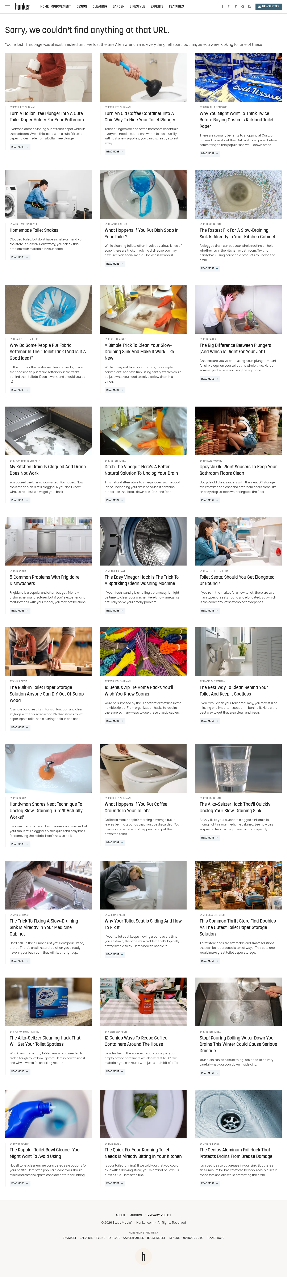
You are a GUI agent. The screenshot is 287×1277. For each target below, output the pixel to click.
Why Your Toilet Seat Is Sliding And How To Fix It (143, 924)
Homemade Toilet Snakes (34, 230)
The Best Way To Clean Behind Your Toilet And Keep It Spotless (234, 691)
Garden (118, 6)
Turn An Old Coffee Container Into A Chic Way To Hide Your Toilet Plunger (140, 117)
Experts (157, 6)
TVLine (100, 1238)
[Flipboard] (236, 7)
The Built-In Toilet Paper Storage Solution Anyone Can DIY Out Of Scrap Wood (47, 694)
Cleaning (100, 6)
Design (81, 6)
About (121, 1215)
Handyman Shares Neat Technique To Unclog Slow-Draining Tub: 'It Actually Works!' (46, 811)
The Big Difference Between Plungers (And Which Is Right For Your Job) (235, 349)
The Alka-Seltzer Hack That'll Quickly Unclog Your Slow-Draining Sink (235, 808)
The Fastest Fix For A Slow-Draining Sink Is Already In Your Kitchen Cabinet (237, 234)
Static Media (122, 1222)
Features (176, 6)
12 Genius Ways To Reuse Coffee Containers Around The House (136, 1041)
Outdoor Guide (193, 1238)
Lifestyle (137, 6)
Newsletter (270, 6)
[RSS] (249, 7)
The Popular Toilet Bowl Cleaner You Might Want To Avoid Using (45, 1153)
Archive (136, 1215)
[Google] (242, 7)
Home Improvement (55, 6)
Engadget (69, 1238)
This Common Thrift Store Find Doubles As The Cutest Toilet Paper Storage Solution (238, 928)
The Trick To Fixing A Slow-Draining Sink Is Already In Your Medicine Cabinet (44, 928)
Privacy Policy (159, 1215)
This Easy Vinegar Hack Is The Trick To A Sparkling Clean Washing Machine (142, 581)
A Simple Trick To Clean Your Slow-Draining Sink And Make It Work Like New (139, 352)
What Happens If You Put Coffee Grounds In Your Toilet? (136, 808)
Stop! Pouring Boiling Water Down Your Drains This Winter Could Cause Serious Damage (238, 1045)
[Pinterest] (229, 7)
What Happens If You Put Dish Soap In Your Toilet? (142, 234)
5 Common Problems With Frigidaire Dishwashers (44, 581)
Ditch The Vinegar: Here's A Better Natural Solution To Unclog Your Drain (141, 470)
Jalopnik (86, 1238)
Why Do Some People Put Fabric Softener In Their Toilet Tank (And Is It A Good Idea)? (48, 352)
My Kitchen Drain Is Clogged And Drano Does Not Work (48, 470)
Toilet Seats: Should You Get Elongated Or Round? (237, 581)
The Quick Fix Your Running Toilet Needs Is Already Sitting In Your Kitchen (143, 1153)
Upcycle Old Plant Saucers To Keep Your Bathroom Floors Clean (238, 470)
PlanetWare (215, 1238)
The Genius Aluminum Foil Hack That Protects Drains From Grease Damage (236, 1153)
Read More (17, 147)
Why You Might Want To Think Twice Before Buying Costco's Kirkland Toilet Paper (237, 120)
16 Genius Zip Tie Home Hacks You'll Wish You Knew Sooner (139, 691)
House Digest (156, 1238)
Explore (114, 1238)
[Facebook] (222, 7)
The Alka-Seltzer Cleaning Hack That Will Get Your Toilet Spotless (45, 1041)
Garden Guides (133, 1238)
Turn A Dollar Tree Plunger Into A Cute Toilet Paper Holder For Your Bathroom (47, 117)
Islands (174, 1238)
